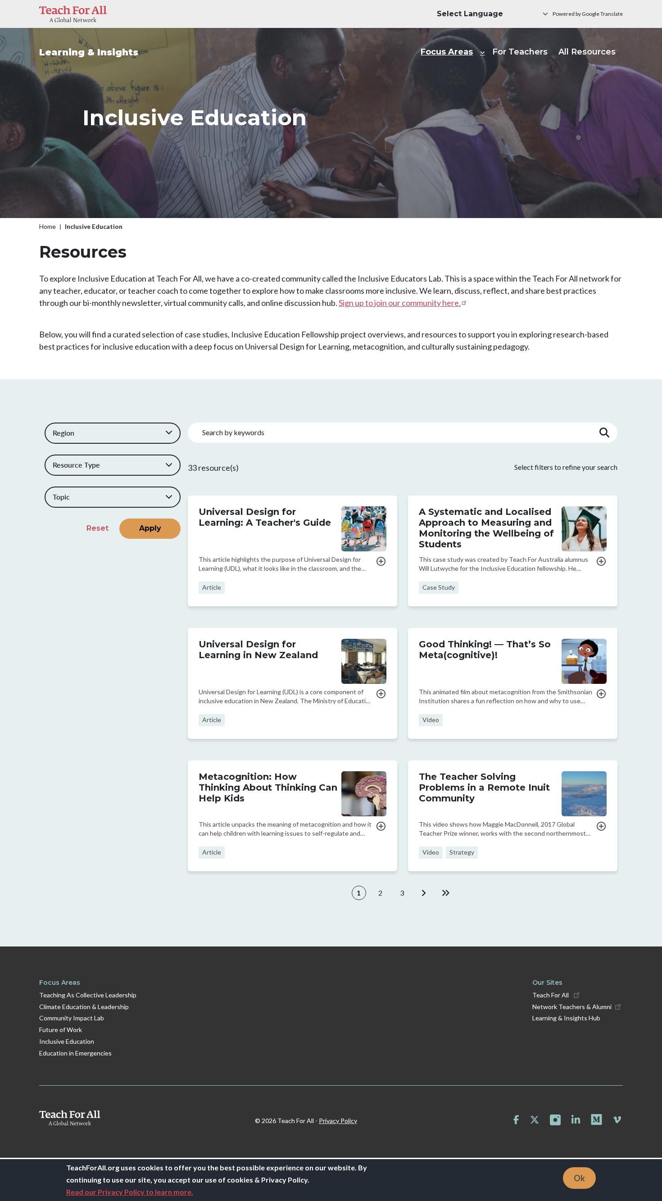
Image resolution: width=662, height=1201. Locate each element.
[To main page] (69, 1117)
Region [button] (63, 432)
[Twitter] (534, 1119)
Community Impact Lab (71, 1018)
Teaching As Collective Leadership (87, 995)
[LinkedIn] (575, 1120)
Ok (579, 1178)
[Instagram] (555, 1120)
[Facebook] (516, 1119)
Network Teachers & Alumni (572, 1006)
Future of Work (60, 1029)
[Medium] (596, 1120)
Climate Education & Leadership (84, 1006)
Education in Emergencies (75, 1053)
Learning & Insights (88, 52)
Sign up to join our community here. (400, 303)
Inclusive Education (66, 1041)
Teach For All (551, 995)
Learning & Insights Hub (566, 1018)
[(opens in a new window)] (73, 14)
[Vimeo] (617, 1119)
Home (47, 226)
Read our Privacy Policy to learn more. (129, 1191)
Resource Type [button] (76, 464)
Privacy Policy (338, 1120)
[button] (381, 560)
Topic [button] (61, 496)
